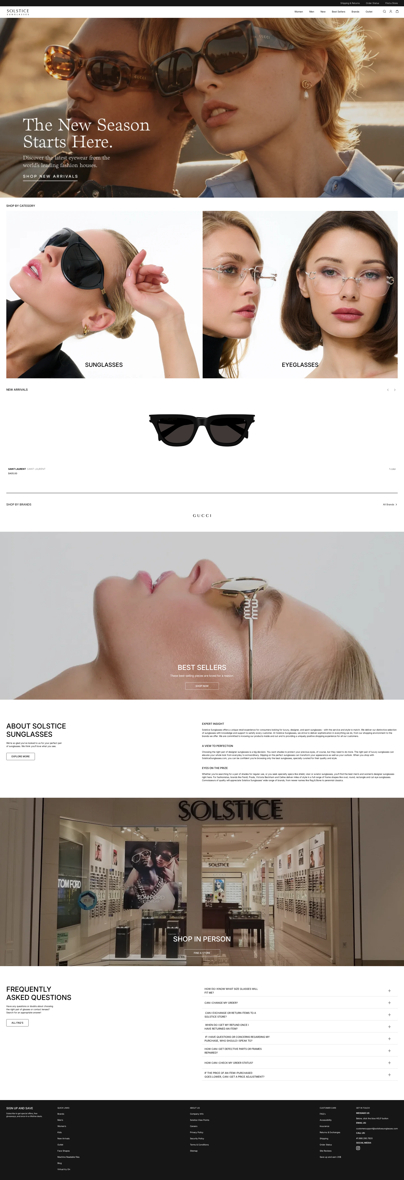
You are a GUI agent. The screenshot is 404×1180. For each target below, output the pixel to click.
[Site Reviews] (330, 1150)
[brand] (202, 516)
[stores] (202, 882)
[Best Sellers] (338, 12)
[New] (323, 12)
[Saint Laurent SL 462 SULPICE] (202, 430)
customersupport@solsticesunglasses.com (377, 1128)
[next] (395, 390)
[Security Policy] (199, 1138)
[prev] (388, 390)
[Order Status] (330, 1144)
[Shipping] (330, 1138)
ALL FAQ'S (17, 1022)
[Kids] (68, 1132)
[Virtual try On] (68, 1169)
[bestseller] (202, 616)
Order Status (372, 3)
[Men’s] (68, 1120)
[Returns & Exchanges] (330, 1132)
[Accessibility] (330, 1120)
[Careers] (199, 1126)
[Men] (311, 12)
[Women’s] (68, 1126)
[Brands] (355, 12)
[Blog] (68, 1163)
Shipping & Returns (350, 3)
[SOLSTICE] (18, 12)
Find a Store (391, 3)
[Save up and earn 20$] (330, 1157)
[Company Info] (199, 1113)
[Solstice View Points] (199, 1120)
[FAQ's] (330, 1113)
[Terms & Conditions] (199, 1144)
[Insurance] (330, 1126)
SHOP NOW (202, 685)
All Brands (388, 504)
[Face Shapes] (68, 1150)
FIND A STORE (202, 952)
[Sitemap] (199, 1150)
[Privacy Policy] (199, 1132)
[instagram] (358, 1148)
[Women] (298, 12)
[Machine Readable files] (68, 1157)
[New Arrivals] (68, 1138)
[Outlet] (369, 12)
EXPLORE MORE (21, 756)
